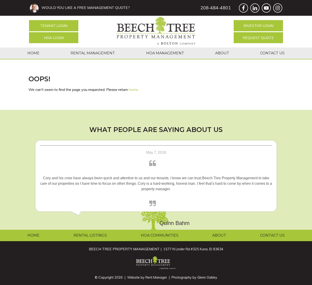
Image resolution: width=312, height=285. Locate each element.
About (222, 53)
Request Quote (258, 37)
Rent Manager (156, 277)
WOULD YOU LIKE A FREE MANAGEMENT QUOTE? (85, 7)
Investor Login (258, 25)
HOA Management (165, 53)
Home (33, 53)
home (133, 89)
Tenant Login (53, 25)
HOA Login (54, 37)
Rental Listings (90, 235)
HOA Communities (159, 235)
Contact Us (272, 53)
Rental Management (93, 53)
